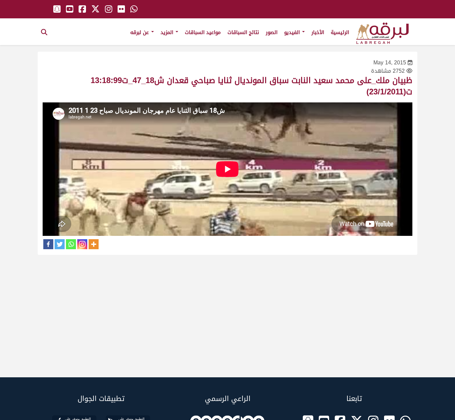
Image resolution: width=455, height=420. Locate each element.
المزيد (168, 32)
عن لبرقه (140, 32)
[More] (94, 244)
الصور (271, 32)
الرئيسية (340, 32)
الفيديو (292, 32)
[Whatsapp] (71, 244)
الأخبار (317, 32)
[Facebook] (48, 244)
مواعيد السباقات (203, 32)
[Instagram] (82, 244)
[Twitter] (60, 244)
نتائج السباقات (243, 32)
